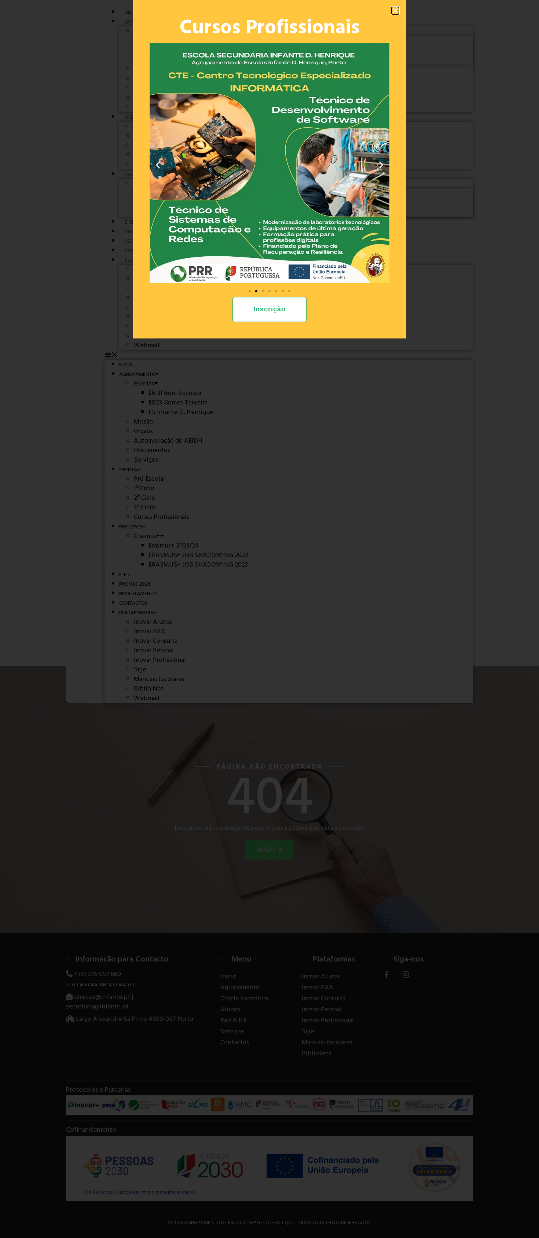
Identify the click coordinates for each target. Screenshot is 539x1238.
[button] (395, 10)
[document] (269, 619)
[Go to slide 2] (256, 291)
